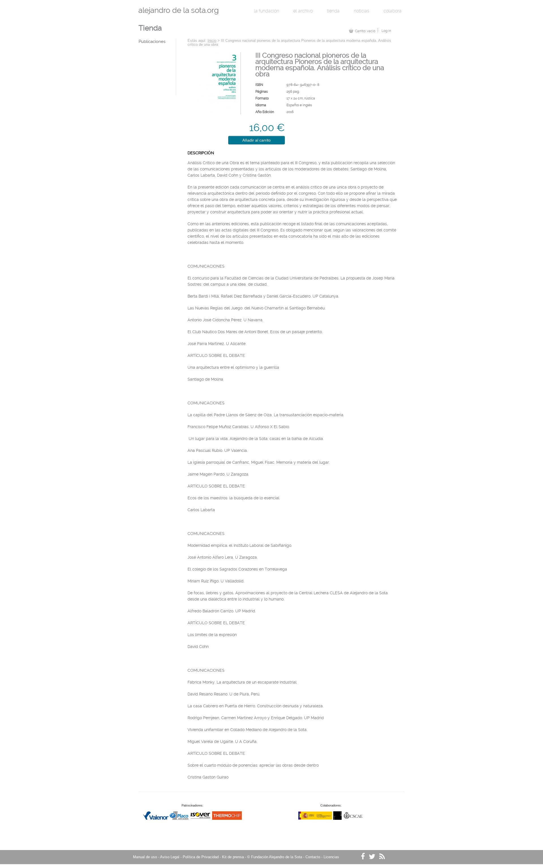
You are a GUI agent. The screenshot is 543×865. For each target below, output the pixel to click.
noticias (361, 11)
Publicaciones (152, 41)
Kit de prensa (233, 857)
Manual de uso (145, 857)
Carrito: (365, 31)
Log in (386, 30)
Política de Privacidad (201, 857)
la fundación (266, 11)
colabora (392, 11)
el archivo (303, 11)
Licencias (331, 857)
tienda (333, 11)
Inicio (212, 40)
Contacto (312, 857)
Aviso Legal (169, 857)
